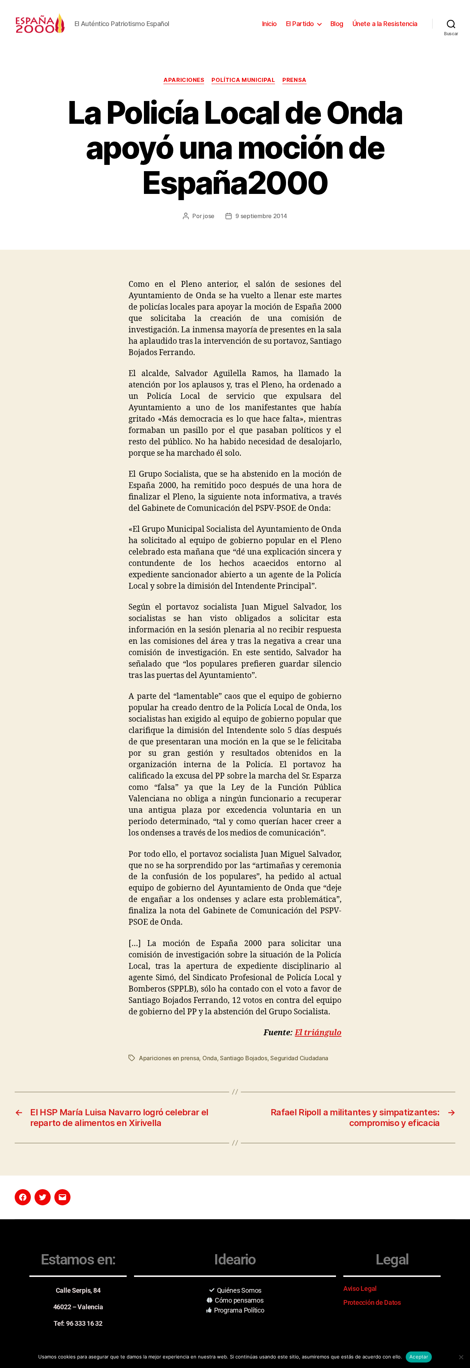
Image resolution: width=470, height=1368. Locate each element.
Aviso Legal (360, 1288)
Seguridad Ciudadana (299, 1058)
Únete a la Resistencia (384, 24)
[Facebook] (23, 1197)
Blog (336, 24)
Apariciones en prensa (169, 1058)
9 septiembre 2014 (261, 216)
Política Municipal (243, 80)
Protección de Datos (372, 1302)
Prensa (294, 80)
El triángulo (318, 1033)
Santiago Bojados (243, 1058)
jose (208, 216)
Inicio (269, 24)
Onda (209, 1058)
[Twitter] (43, 1197)
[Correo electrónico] (62, 1197)
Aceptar (418, 1357)
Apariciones (183, 80)
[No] (460, 1357)
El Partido (300, 24)
